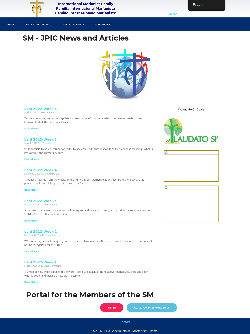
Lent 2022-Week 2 (40, 232)
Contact (125, 322)
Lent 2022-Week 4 (40, 170)
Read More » (31, 128)
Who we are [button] (102, 24)
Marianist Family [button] (73, 24)
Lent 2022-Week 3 (40, 201)
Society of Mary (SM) (38, 24)
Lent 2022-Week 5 (40, 139)
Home (11, 24)
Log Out (173, 13)
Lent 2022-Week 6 (40, 109)
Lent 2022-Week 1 (40, 262)
